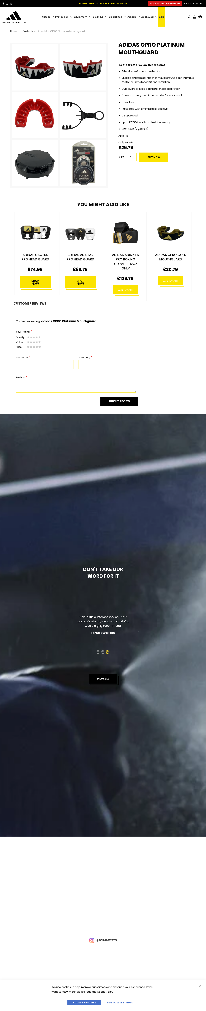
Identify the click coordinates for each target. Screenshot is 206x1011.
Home (14, 31)
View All (103, 679)
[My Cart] (200, 17)
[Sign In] (194, 17)
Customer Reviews (30, 302)
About (188, 3)
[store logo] (18, 17)
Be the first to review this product (141, 65)
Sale (161, 17)
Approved (147, 17)
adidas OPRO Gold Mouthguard (125, 257)
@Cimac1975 (106, 940)
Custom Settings (120, 1002)
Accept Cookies (84, 1002)
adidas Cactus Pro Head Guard (171, 257)
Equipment (80, 17)
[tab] (30, 302)
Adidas (131, 17)
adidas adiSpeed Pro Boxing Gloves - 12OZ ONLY (80, 262)
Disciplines (115, 17)
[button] (98, 652)
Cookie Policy (105, 992)
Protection (62, 17)
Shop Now (35, 282)
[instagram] (11, 3)
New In (46, 17)
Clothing (98, 17)
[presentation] (67, 631)
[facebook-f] (3, 3)
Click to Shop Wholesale (165, 3)
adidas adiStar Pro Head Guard (35, 257)
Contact (198, 3)
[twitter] (7, 3)
